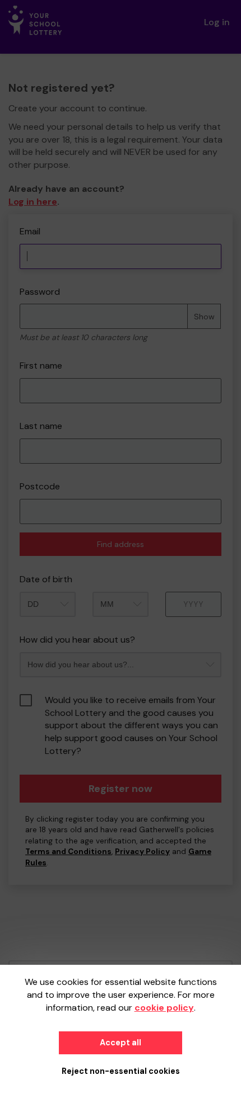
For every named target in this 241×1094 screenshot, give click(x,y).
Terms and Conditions (68, 851)
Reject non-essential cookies (121, 1071)
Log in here (32, 202)
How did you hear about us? (77, 639)
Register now (120, 788)
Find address (120, 544)
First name (41, 365)
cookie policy (164, 1007)
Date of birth (46, 579)
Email (30, 231)
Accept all (120, 1043)
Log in (217, 22)
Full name (19, 220)
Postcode (40, 486)
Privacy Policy (142, 851)
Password (40, 292)
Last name (41, 426)
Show (204, 317)
